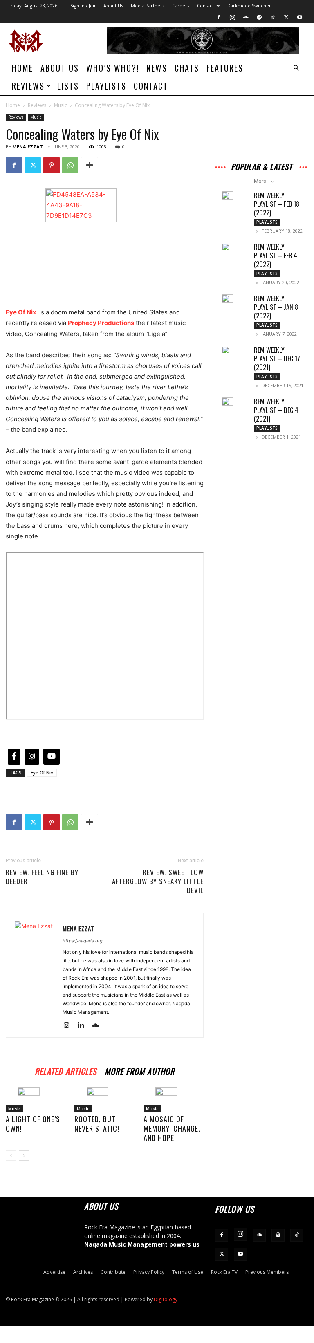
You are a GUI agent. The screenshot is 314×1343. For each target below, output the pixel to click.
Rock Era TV (224, 1272)
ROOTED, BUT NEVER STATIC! (96, 1124)
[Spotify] (259, 17)
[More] (89, 165)
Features (224, 68)
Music (60, 105)
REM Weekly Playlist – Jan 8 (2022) (276, 307)
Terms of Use (187, 1272)
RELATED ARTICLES (65, 1070)
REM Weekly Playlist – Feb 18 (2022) (276, 204)
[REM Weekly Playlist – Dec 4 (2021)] (231, 404)
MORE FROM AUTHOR (140, 1070)
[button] (296, 68)
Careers (180, 5)
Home (22, 68)
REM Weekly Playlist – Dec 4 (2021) (276, 410)
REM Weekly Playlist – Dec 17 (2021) (277, 358)
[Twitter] (286, 17)
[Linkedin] (84, 1026)
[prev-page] (11, 1155)
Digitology (165, 1299)
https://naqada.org (83, 941)
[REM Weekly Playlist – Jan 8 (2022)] (231, 301)
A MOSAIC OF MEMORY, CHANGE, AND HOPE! (172, 1128)
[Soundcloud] (246, 17)
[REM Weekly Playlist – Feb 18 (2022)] (231, 198)
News (156, 68)
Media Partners (147, 5)
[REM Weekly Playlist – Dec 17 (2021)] (231, 353)
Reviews (28, 86)
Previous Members (267, 1272)
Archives (83, 1272)
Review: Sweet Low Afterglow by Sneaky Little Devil (158, 881)
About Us (113, 5)
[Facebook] (219, 17)
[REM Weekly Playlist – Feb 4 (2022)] (231, 250)
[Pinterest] (51, 165)
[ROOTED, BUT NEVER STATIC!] (104, 1099)
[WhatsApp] (70, 165)
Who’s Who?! (112, 68)
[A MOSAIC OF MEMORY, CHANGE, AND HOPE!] (174, 1099)
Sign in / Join (83, 5)
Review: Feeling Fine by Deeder (42, 877)
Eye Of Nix (21, 312)
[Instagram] (232, 17)
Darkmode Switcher (249, 5)
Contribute (113, 1272)
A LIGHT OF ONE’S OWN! (33, 1124)
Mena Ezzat (27, 146)
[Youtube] (300, 17)
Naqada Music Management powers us (142, 1244)
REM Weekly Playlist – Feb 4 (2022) (275, 255)
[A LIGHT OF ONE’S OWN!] (36, 1099)
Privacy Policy (148, 1272)
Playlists (106, 86)
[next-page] (24, 1155)
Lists (68, 86)
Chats (187, 68)
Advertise (54, 1272)
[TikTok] (273, 17)
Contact (205, 5)
